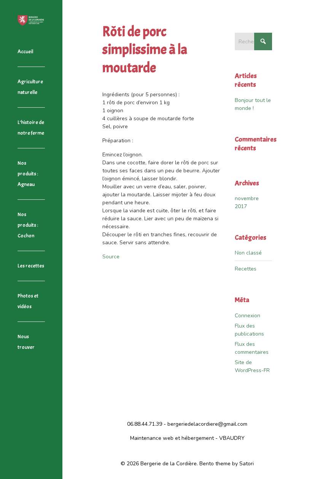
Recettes (245, 268)
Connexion (247, 315)
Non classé (248, 252)
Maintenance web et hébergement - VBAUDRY (187, 438)
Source (110, 256)
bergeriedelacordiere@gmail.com (207, 424)
